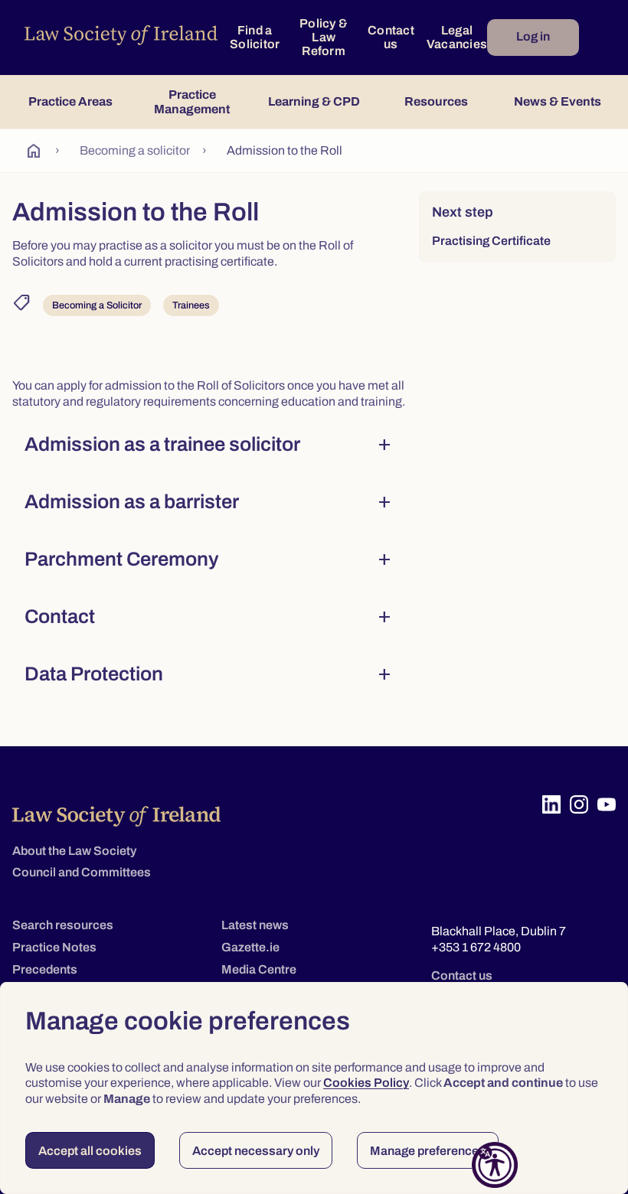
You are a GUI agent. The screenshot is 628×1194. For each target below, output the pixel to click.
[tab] (70, 102)
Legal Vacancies (457, 37)
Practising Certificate (491, 240)
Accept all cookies (90, 1150)
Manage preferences (428, 1150)
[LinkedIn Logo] (551, 804)
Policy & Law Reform (323, 37)
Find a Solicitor (255, 37)
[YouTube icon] (606, 804)
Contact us (391, 37)
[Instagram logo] (579, 804)
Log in (533, 36)
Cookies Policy (366, 1082)
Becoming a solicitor (135, 150)
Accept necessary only (255, 1150)
